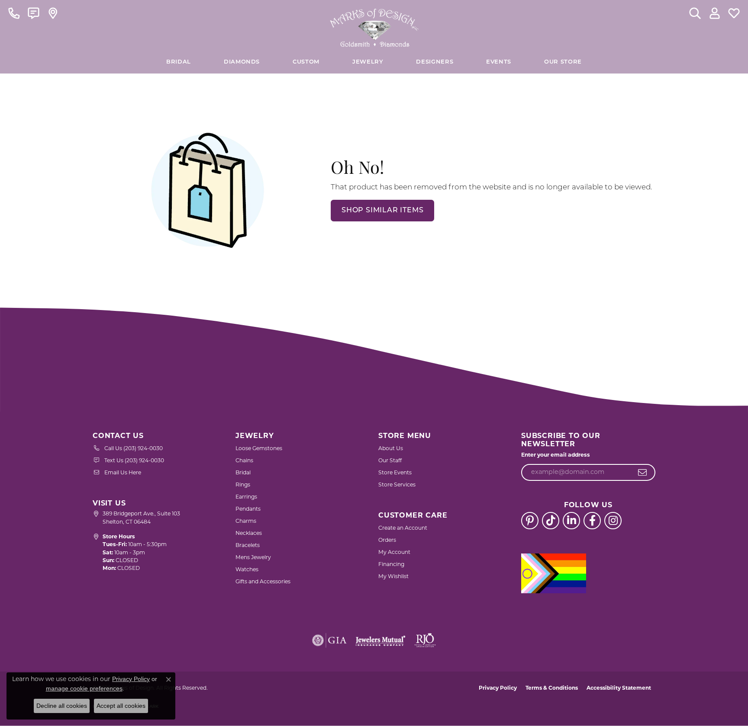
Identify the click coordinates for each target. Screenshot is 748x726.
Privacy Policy (498, 688)
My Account (394, 552)
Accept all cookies (121, 705)
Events (498, 62)
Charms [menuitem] (245, 521)
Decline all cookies (61, 705)
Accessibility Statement (619, 688)
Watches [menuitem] (246, 569)
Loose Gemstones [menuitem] (258, 448)
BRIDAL (178, 62)
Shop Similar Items (382, 210)
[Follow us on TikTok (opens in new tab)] (550, 520)
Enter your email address (555, 455)
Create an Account (402, 528)
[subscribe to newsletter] (642, 472)
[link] (14, 13)
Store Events (395, 473)
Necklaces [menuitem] (248, 533)
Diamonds (242, 62)
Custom (306, 62)
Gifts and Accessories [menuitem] (262, 582)
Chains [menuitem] (244, 461)
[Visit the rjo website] (425, 640)
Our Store (563, 62)
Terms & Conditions (552, 688)
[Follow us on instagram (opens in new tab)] (613, 520)
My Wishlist (393, 576)
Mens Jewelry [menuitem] (253, 557)
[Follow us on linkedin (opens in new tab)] (571, 520)
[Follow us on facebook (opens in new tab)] (592, 520)
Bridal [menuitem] (243, 473)
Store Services (397, 485)
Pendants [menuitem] (248, 509)
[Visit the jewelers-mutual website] (380, 640)
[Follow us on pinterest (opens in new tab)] (529, 520)
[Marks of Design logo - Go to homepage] (374, 25)
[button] (695, 13)
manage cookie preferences (84, 688)
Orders (387, 540)
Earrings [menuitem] (246, 497)
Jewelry (367, 62)
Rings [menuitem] (242, 485)
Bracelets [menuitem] (247, 545)
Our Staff (390, 461)
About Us (390, 448)
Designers (434, 62)
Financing (391, 564)
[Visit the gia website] (329, 640)
